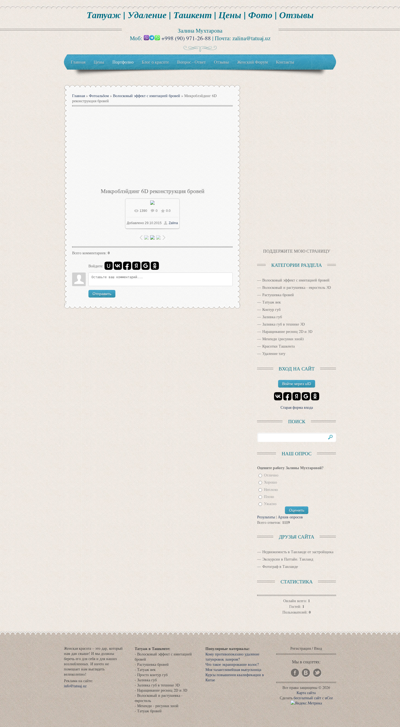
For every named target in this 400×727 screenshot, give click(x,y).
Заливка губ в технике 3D (283, 324)
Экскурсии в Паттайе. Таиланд (287, 559)
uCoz (329, 697)
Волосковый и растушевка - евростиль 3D (296, 287)
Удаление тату (273, 353)
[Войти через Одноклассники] (155, 266)
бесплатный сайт (307, 697)
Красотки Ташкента (278, 346)
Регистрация (300, 648)
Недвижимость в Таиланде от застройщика (297, 551)
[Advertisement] (152, 146)
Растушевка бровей (278, 294)
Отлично (271, 475)
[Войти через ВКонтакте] (118, 266)
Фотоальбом (99, 95)
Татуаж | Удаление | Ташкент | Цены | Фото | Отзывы (200, 14)
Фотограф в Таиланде (280, 566)
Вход (318, 648)
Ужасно (270, 503)
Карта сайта (306, 692)
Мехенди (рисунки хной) (283, 338)
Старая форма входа (297, 407)
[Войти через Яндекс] (136, 266)
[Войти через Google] (145, 266)
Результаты (266, 516)
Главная (78, 95)
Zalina (173, 223)
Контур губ (271, 309)
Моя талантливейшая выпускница (233, 669)
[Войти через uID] (108, 266)
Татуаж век (271, 302)
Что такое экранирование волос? (232, 664)
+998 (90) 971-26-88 (186, 38)
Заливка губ (272, 316)
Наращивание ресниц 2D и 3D (287, 331)
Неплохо (271, 489)
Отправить (102, 294)
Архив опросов (290, 516)
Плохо (269, 496)
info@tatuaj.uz (75, 685)
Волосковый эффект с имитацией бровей (146, 95)
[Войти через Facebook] (127, 266)
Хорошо (270, 482)
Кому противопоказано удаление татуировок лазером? (232, 656)
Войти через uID (296, 384)
